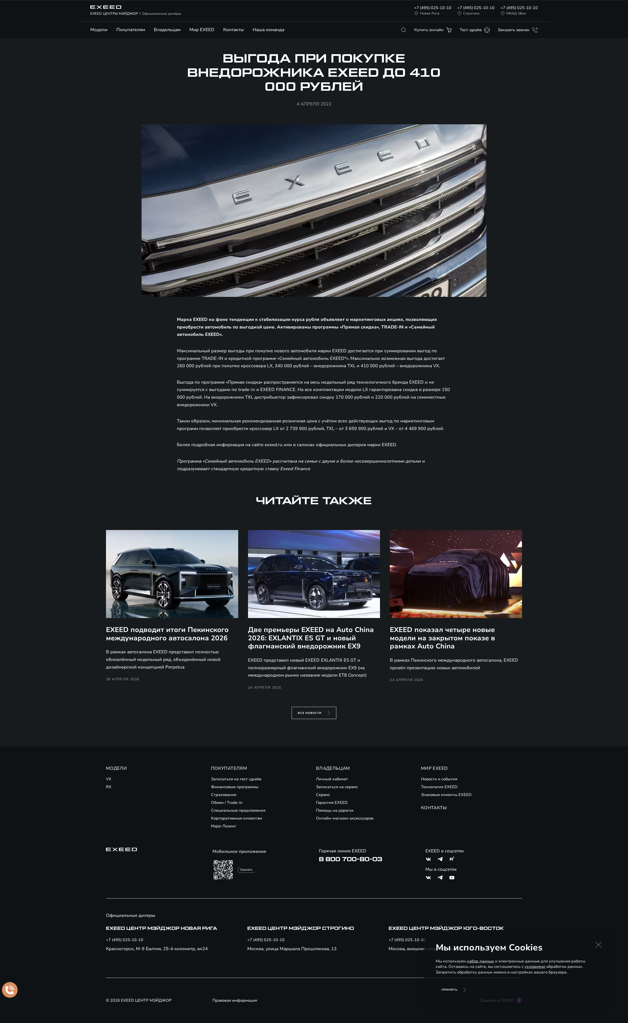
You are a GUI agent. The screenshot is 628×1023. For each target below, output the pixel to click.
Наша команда (268, 30)
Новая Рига (429, 13)
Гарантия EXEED (332, 803)
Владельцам (167, 30)
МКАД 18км (516, 13)
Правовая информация (234, 1000)
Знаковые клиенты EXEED (446, 795)
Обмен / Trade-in (227, 803)
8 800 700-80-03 (350, 859)
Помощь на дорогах (335, 810)
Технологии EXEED (439, 787)
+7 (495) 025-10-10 (432, 8)
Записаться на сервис (337, 787)
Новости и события (439, 779)
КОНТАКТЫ (434, 808)
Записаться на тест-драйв (236, 779)
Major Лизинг (223, 826)
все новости (310, 713)
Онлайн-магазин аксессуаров (344, 818)
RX (108, 787)
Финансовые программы (234, 787)
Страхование (223, 795)
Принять (450, 990)
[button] (598, 945)
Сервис (323, 795)
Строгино (471, 13)
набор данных (480, 961)
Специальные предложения (238, 810)
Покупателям (130, 30)
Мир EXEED (201, 30)
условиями (534, 966)
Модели (98, 30)
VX (108, 779)
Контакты (233, 30)
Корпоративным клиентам (236, 818)
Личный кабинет (332, 779)
